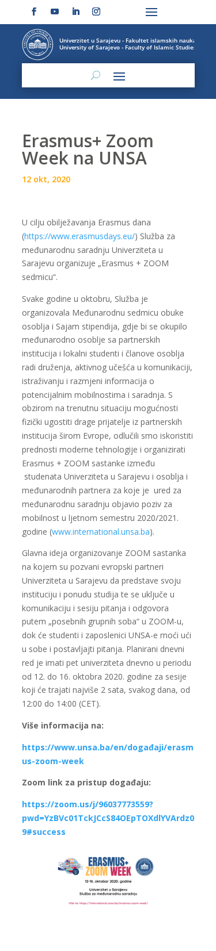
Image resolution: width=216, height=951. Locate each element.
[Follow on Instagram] (96, 11)
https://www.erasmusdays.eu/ (79, 236)
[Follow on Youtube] (55, 11)
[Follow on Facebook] (34, 11)
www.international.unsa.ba (101, 531)
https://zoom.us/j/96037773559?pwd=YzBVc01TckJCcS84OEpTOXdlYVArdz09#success (108, 818)
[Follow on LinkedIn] (75, 11)
